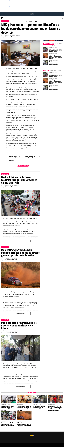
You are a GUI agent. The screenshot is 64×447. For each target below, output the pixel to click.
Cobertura (18, 18)
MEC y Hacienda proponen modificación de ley (26, 152)
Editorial (38, 18)
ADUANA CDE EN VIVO (45, 18)
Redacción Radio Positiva (12, 36)
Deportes (32, 18)
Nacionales (53, 18)
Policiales (36, 21)
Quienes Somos (12, 18)
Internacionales (25, 18)
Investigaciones (29, 21)
